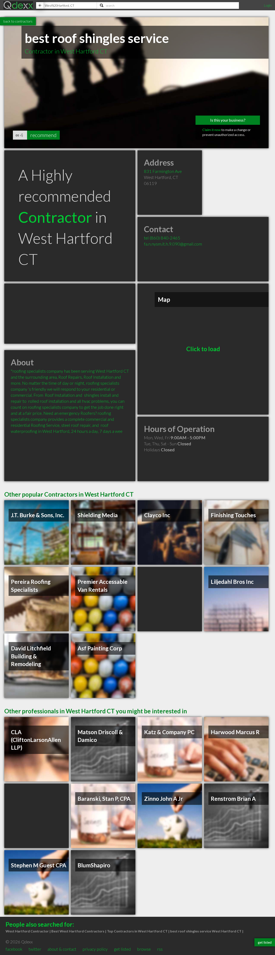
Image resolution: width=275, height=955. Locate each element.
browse (144, 949)
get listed (122, 949)
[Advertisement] (69, 314)
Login (268, 5)
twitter (35, 949)
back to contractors (17, 21)
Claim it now (211, 130)
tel (162, 237)
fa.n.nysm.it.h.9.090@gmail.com (173, 243)
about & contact (61, 949)
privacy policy (95, 949)
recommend (43, 135)
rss (160, 949)
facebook (14, 949)
